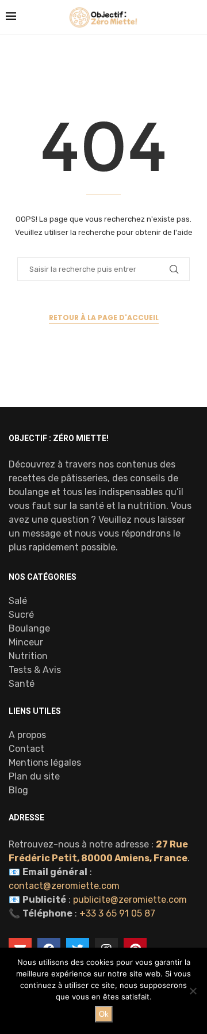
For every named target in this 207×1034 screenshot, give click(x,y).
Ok (104, 1014)
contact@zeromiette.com (64, 885)
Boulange (29, 628)
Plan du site (34, 776)
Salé (18, 601)
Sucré (21, 614)
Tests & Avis (35, 670)
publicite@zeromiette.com (130, 899)
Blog (18, 790)
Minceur (26, 642)
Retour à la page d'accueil (104, 317)
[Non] (192, 991)
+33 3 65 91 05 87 (117, 913)
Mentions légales (45, 762)
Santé (21, 684)
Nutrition (28, 656)
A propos (27, 735)
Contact (26, 749)
